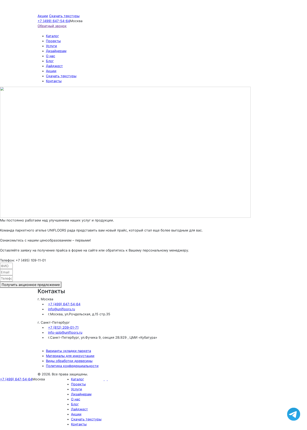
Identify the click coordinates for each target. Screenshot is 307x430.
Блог (50, 61)
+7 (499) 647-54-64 (54, 21)
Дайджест (54, 66)
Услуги (51, 46)
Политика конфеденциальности (72, 366)
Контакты (54, 81)
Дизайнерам (56, 51)
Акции (43, 16)
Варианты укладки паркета (68, 351)
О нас (50, 56)
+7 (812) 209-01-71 (63, 327)
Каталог (52, 36)
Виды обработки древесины (69, 361)
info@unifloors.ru (61, 309)
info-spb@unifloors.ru (65, 332)
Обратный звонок (52, 26)
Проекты (53, 41)
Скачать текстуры (64, 16)
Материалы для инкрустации (70, 356)
